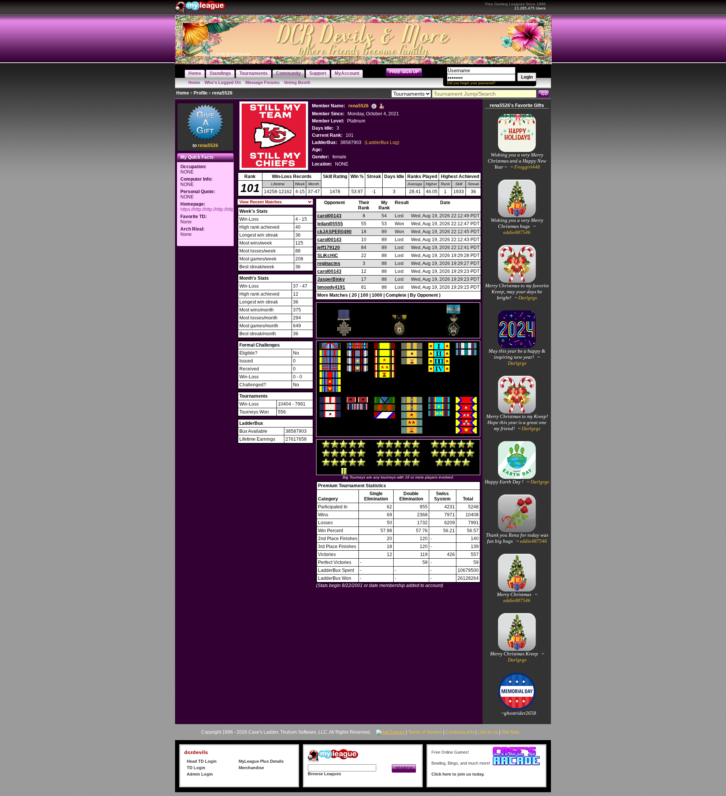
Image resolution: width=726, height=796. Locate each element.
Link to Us (488, 732)
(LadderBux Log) (382, 142)
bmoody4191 (331, 287)
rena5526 (208, 145)
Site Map (510, 732)
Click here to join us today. (457, 774)
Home (194, 82)
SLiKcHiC (327, 255)
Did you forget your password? (471, 83)
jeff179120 (328, 247)
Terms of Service (425, 732)
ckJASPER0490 (334, 231)
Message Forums (262, 82)
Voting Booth (297, 82)
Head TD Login (202, 761)
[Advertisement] (205, 361)
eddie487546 (517, 232)
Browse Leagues (324, 773)
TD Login (196, 767)
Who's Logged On (223, 82)
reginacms (328, 263)
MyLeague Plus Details (261, 761)
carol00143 (329, 215)
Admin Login (200, 774)
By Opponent (424, 295)
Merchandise (251, 767)
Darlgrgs (527, 297)
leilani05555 (330, 223)
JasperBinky (331, 279)
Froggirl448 (526, 167)
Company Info (459, 732)
